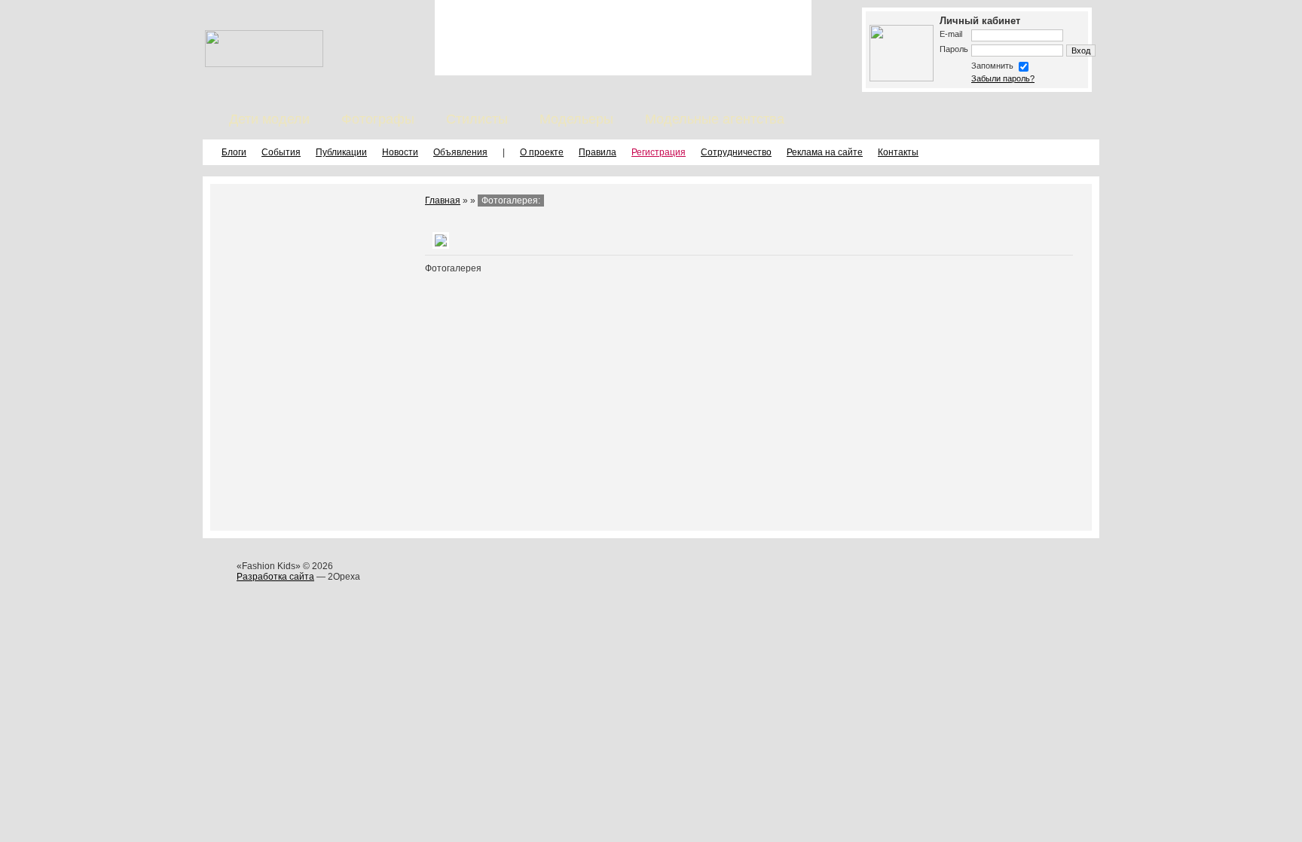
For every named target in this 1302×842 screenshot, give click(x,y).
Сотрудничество (736, 152)
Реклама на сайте (825, 152)
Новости (400, 152)
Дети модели (269, 119)
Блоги (234, 152)
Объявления (460, 152)
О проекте (542, 152)
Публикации (341, 152)
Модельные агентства (714, 119)
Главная (442, 200)
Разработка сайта (275, 576)
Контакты (898, 152)
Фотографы (377, 119)
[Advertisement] (623, 37)
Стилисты (477, 119)
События (281, 152)
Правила (597, 152)
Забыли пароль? (1003, 78)
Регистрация (658, 152)
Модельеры (576, 119)
